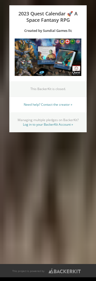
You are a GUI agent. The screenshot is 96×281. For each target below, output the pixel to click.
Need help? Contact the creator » (48, 104)
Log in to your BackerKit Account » (48, 124)
